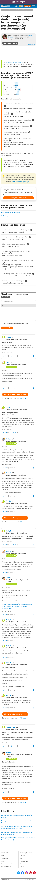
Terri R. (8, 407)
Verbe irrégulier (5, 216)
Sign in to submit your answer (15, 394)
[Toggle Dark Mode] (21, 6)
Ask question (7, 328)
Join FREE (27, 6)
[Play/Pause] (5, 106)
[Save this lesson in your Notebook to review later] (10, 43)
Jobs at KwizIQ (24, 861)
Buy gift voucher (6, 866)
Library (10, 10)
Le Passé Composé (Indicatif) (10, 212)
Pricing (3, 861)
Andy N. (8, 662)
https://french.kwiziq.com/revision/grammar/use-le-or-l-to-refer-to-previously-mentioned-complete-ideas (17, 606)
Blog (21, 858)
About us (22, 855)
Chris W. (8, 473)
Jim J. (8, 362)
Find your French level (18, 198)
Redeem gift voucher (26, 852)
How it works (5, 852)
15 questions (31, 44)
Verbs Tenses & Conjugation (22, 10)
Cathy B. (9, 531)
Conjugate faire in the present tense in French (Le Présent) (16, 822)
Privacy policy (5, 879)
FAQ (2, 855)
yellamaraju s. (10, 727)
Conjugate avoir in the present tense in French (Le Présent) (16, 816)
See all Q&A (5, 297)
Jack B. (8, 337)
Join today (23, 398)
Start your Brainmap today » (20, 182)
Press (21, 864)
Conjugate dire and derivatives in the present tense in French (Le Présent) (17, 833)
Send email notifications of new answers (15, 324)
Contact (22, 866)
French (4, 10)
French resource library (8, 864)
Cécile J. (9, 439)
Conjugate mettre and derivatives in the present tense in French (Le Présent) (18, 839)
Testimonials (4, 858)
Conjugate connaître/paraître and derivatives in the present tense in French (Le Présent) (16, 827)
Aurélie (8, 578)
